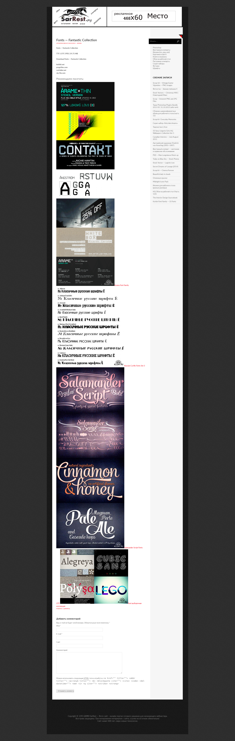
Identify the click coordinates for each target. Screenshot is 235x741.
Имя (58, 626)
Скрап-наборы (158, 64)
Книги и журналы (160, 57)
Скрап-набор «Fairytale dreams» (165, 123)
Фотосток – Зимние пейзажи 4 (165, 89)
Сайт (58, 642)
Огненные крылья (160, 178)
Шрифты (66, 608)
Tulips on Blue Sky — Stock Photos (166, 159)
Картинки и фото (159, 54)
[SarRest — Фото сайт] (79, 26)
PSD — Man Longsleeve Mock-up (165, 155)
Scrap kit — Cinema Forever (163, 170)
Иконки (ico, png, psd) (161, 52)
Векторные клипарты (161, 50)
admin (79, 43)
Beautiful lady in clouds (161, 174)
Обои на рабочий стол (162, 59)
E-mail (59, 634)
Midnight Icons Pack (160, 182)
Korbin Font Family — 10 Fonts (164, 202)
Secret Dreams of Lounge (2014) (165, 167)
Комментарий (61, 650)
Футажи (156, 66)
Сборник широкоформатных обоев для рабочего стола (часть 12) (166, 113)
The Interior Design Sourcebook (165, 198)
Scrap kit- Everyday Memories (164, 119)
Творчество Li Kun (160, 127)
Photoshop (157, 48)
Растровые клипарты (161, 61)
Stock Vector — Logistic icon (163, 163)
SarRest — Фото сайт (99, 716)
